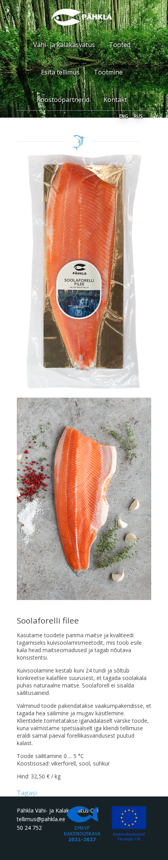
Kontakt (115, 99)
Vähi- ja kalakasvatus (64, 44)
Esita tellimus (60, 72)
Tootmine (108, 72)
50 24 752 (29, 827)
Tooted (119, 44)
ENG (123, 115)
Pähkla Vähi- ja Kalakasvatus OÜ (57, 810)
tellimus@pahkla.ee (41, 819)
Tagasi (27, 793)
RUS (138, 115)
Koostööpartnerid (63, 99)
